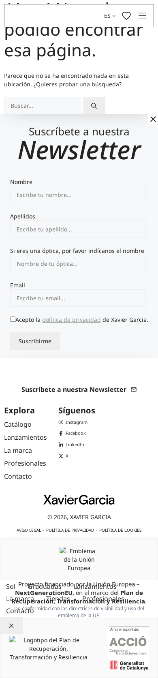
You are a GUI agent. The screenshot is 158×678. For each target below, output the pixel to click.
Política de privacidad (70, 530)
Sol (10, 586)
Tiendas (58, 598)
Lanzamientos (95, 586)
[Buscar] (94, 105)
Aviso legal (29, 530)
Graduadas (45, 586)
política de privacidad (71, 319)
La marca (20, 598)
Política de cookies (120, 530)
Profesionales (103, 598)
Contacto (20, 610)
